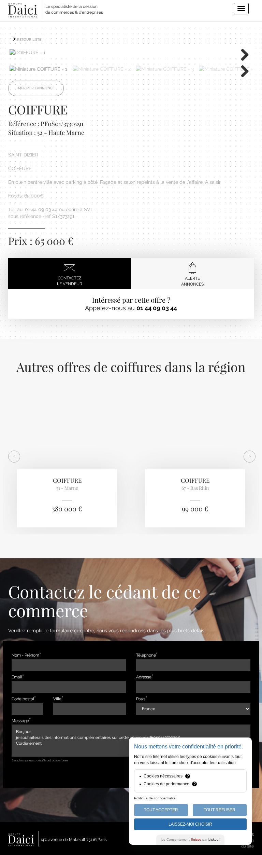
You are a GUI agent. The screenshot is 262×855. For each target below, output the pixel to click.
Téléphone (146, 655)
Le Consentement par (190, 839)
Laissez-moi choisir (190, 824)
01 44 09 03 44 (156, 308)
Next (242, 54)
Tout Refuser (219, 810)
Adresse (143, 677)
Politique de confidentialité (155, 798)
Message (20, 720)
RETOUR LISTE (28, 39)
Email (17, 677)
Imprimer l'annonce (36, 88)
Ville (57, 699)
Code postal (23, 699)
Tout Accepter (161, 810)
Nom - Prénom (25, 655)
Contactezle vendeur (69, 281)
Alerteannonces (192, 281)
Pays (140, 699)
